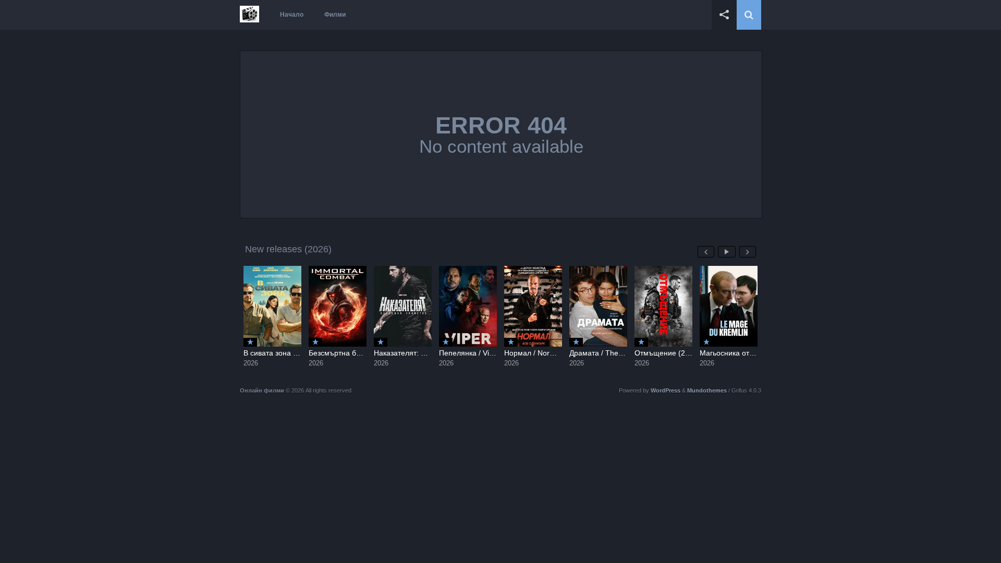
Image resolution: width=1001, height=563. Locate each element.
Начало (291, 14)
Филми (335, 14)
